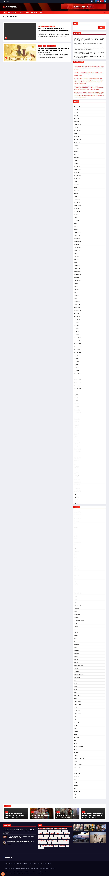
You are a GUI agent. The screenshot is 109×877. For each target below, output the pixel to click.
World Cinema (53, 45)
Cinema (45, 26)
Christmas (76, 569)
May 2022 (76, 259)
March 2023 (76, 229)
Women (75, 788)
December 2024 (77, 166)
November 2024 (77, 169)
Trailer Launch (77, 767)
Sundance (76, 752)
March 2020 (76, 334)
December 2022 (77, 238)
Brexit (75, 560)
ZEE (75, 794)
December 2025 (77, 130)
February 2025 (77, 160)
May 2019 (76, 364)
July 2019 (76, 358)
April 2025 (76, 154)
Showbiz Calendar (45, 871)
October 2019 (77, 349)
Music (75, 686)
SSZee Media (48, 52)
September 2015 (77, 491)
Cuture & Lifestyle (48, 865)
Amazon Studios (77, 518)
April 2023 (76, 226)
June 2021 (76, 289)
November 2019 (77, 346)
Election (75, 611)
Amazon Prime (77, 515)
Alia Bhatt (50, 828)
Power (27, 12)
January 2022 (77, 268)
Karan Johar (56, 835)
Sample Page (35, 871)
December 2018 (77, 379)
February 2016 (77, 476)
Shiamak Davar (66, 840)
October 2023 (77, 208)
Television (76, 755)
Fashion (75, 623)
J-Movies (27, 868)
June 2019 (76, 361)
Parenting (76, 707)
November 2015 (77, 485)
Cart (35, 863)
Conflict (75, 584)
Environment (77, 614)
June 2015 (76, 500)
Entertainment (46, 833)
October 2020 (77, 313)
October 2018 (77, 385)
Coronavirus (76, 587)
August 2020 (77, 319)
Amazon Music (77, 512)
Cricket (75, 590)
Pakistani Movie (77, 701)
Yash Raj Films (62, 845)
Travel (75, 770)
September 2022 (77, 247)
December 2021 (77, 271)
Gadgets (75, 635)
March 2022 (76, 262)
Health (75, 647)
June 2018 (76, 397)
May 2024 (76, 187)
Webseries (76, 785)
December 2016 (77, 449)
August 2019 (76, 355)
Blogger (75, 548)
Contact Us (34, 865)
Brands (75, 557)
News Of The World (42, 840)
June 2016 (76, 464)
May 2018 (76, 400)
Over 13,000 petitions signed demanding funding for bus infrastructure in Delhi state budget (88, 74)
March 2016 (76, 473)
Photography (77, 710)
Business (76, 563)
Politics (75, 716)
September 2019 (77, 352)
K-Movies (36, 868)
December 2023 (77, 202)
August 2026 (77, 106)
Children (76, 566)
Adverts (14, 863)
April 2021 (76, 295)
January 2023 (77, 235)
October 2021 (77, 277)
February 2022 (77, 265)
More (75, 680)
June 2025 (76, 148)
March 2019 (76, 370)
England (40, 833)
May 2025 (76, 151)
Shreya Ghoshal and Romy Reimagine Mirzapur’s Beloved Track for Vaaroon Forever (40, 815)
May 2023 (76, 223)
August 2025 (77, 142)
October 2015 (77, 488)
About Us (10, 863)
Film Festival (66, 833)
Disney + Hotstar (77, 605)
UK (39, 845)
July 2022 (76, 253)
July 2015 (76, 497)
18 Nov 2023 (41, 32)
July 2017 (76, 427)
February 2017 (77, 442)
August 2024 (77, 178)
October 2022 (77, 244)
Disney (75, 602)
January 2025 (77, 163)
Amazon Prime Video (58, 828)
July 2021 (76, 286)
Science (75, 734)
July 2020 (76, 322)
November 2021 (77, 274)
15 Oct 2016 (41, 52)
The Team (19, 873)
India (51, 835)
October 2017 (77, 418)
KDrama (76, 662)
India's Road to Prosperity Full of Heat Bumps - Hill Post (86, 72)
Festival (49, 26)
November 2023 (77, 205)
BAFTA (75, 539)
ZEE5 (75, 797)
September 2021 (77, 280)
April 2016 (76, 470)
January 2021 (77, 304)
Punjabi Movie (77, 722)
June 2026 (76, 112)
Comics (75, 581)
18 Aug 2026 (60, 817)
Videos (75, 782)
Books (75, 554)
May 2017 (76, 433)
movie (67, 835)
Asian (75, 533)
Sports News (55, 843)
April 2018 (76, 403)
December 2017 (77, 412)
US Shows (76, 776)
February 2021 (77, 301)
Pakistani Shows (77, 704)
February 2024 (77, 196)
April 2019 (76, 367)
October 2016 (77, 455)
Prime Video (54, 840)
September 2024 (77, 175)
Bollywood (40, 26)
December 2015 (77, 482)
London (62, 835)
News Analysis (77, 695)
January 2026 (77, 127)
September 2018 (77, 388)
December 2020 (77, 307)
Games (75, 641)
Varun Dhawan (44, 845)
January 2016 (77, 479)
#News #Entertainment (43, 828)
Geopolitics (76, 644)
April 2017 (76, 436)
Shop (40, 871)
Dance (75, 596)
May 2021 (76, 292)
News (48, 45)
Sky (75, 740)
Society (41, 12)
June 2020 (76, 325)
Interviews (76, 659)
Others (75, 698)
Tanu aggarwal (77, 86)
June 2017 (76, 430)
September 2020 (77, 316)
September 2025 (77, 139)
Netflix (75, 689)
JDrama (32, 868)
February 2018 (77, 409)
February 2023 (77, 232)
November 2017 (77, 415)
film (61, 833)
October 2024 (77, 172)
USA (75, 779)
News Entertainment (66, 838)
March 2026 (76, 121)
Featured (76, 626)
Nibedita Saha (49, 32)
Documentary (77, 608)
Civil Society (34, 12)
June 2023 (76, 220)
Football (76, 632)
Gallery (75, 638)
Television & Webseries (79, 758)
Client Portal (43, 863)
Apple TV (76, 527)
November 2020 (77, 310)
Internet (75, 656)
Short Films (76, 737)
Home (7, 863)
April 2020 (76, 331)
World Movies (40, 873)
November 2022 (77, 241)
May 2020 (76, 328)
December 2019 (77, 343)
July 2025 (76, 145)
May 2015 (76, 503)
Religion (75, 728)
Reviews (76, 731)
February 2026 (77, 124)
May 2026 (76, 115)
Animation (40, 45)
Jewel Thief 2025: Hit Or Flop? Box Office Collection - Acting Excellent (89, 66)
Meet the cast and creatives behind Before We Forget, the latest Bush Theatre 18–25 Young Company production (20, 842)
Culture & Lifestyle (78, 593)
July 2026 (76, 109)
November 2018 (77, 382)
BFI (75, 545)
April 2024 (76, 190)
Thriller (66, 843)
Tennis (75, 761)
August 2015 (76, 494)
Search (75, 23)
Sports (75, 749)
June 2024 (76, 184)
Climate (21, 12)
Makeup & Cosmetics (78, 674)
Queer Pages (25, 871)
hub (13, 868)
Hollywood (76, 650)
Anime (75, 524)
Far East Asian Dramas (79, 620)
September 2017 (77, 421)
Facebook (76, 617)
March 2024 (76, 193)
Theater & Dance (77, 764)
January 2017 (77, 445)
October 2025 (77, 136)
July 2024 (76, 181)
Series (60, 840)
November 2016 (77, 452)
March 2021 (76, 298)
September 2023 (77, 211)
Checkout (38, 863)
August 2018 (76, 391)
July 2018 (76, 394)
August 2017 (76, 424)
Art (74, 530)
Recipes (75, 725)
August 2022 (77, 250)
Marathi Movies (45, 868)
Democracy (76, 599)
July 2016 (76, 461)
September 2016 (77, 458)
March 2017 (76, 439)
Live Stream (76, 671)
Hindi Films (41, 835)
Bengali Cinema (77, 542)
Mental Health (77, 677)
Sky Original (44, 843)
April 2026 (76, 118)
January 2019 (77, 376)
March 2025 (76, 157)
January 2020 (77, 340)
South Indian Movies (78, 746)
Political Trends (12, 12)
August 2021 (76, 283)
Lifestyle (76, 668)
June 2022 (76, 256)
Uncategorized (77, 773)
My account (7, 871)
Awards (75, 536)
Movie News (41, 838)
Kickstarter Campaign (78, 665)
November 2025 (77, 133)
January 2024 (77, 199)
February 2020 (77, 337)
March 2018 (76, 406)
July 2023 (76, 217)
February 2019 (77, 373)
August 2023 (77, 214)
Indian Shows (77, 653)
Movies (53, 26)
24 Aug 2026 (8, 817)
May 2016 (76, 467)
